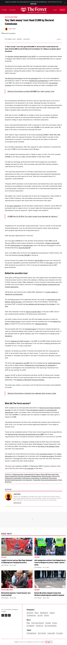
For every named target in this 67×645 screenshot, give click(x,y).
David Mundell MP (24, 248)
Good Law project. (48, 456)
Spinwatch (8, 336)
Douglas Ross (28, 245)
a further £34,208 (23, 255)
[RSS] (9, 615)
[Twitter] (6, 615)
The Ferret (22, 642)
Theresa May (36, 480)
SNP (46, 474)
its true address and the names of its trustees (39, 304)
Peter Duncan (15, 321)
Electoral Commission (24, 476)
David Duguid (15, 245)
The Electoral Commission (13, 78)
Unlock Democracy (54, 363)
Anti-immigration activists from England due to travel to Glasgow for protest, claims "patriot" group (50, 562)
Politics (43, 474)
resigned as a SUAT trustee (19, 341)
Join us (62, 10)
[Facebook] (2, 615)
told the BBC (38, 260)
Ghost (37, 642)
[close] (65, 3)
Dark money (51, 474)
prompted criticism (46, 454)
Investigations (31, 633)
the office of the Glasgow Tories (48, 446)
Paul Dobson (4, 598)
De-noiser (59, 633)
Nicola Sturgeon (46, 476)
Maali (42, 642)
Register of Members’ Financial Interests (30, 380)
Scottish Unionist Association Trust (15, 480)
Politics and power (11, 17)
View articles (17, 502)
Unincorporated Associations (49, 480)
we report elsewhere (14, 206)
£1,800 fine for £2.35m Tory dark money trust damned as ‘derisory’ (33, 216)
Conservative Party (29, 474)
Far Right (4, 557)
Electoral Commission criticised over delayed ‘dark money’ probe (32, 393)
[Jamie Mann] (6, 28)
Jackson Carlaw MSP (52, 243)
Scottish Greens (30, 329)
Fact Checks (42, 633)
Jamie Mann (11, 28)
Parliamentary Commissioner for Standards (40, 365)
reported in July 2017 (22, 363)
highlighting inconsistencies (38, 80)
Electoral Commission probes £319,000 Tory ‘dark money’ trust (31, 91)
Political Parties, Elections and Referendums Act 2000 (26, 434)
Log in (55, 10)
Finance (37, 474)
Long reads (51, 633)
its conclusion (33, 78)
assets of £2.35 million (33, 311)
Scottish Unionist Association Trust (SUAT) (22, 56)
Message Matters (41, 324)
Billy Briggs (4, 565)
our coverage (28, 468)
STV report (49, 263)
